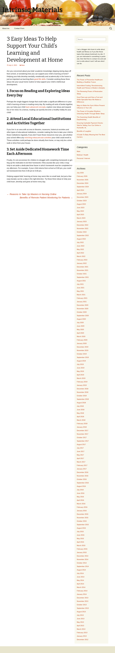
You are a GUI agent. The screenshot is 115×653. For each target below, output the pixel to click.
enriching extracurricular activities (38, 138)
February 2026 (82, 176)
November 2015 (82, 517)
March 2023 (81, 218)
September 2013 (83, 608)
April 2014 (80, 584)
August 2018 (81, 403)
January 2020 (82, 343)
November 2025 (82, 180)
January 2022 (82, 263)
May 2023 (80, 211)
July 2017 (80, 448)
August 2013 (81, 612)
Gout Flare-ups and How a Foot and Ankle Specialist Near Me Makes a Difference (90, 99)
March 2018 (81, 420)
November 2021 (82, 270)
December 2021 (82, 267)
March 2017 (81, 462)
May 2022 (80, 249)
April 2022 (80, 253)
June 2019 (80, 368)
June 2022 (80, 246)
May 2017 (80, 455)
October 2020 (82, 312)
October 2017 (82, 437)
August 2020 (81, 319)
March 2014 (81, 587)
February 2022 (82, 260)
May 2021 (80, 291)
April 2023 (80, 214)
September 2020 (83, 315)
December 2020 (82, 305)
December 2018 (82, 389)
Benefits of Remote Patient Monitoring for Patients (46, 197)
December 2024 (82, 183)
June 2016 (80, 493)
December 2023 (82, 197)
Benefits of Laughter (84, 131)
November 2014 (82, 559)
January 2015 (82, 552)
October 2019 (82, 354)
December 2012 (82, 639)
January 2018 (82, 427)
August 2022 (81, 239)
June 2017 (80, 451)
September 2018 (83, 399)
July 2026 (80, 173)
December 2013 (82, 598)
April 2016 (80, 500)
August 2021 (81, 281)
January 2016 (82, 511)
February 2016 (82, 507)
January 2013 (82, 636)
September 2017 (83, 441)
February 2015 (82, 549)
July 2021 (80, 284)
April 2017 (80, 458)
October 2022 (82, 232)
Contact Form (19, 28)
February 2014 (82, 591)
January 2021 (82, 302)
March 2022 (81, 256)
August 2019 (81, 361)
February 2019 (82, 382)
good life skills (40, 79)
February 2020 (82, 340)
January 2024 (82, 194)
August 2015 (81, 528)
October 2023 (82, 200)
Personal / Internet (83, 158)
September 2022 (83, 235)
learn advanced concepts (36, 107)
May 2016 (80, 497)
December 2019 (82, 347)
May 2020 (80, 329)
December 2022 (82, 225)
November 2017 (82, 434)
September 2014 (83, 566)
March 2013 (81, 629)
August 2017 (81, 444)
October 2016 (82, 479)
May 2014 (80, 580)
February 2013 (82, 632)
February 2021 (82, 298)
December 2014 (82, 556)
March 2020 (81, 336)
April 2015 (80, 542)
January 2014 (82, 594)
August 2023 (81, 204)
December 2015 (82, 514)
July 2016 (80, 490)
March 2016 (81, 504)
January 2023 (82, 221)
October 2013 (82, 605)
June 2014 (80, 577)
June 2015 (80, 535)
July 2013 (80, 615)
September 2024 (83, 187)
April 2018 (80, 416)
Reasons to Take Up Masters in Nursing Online (31, 194)
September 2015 (83, 524)
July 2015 (80, 531)
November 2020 (82, 308)
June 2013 (80, 619)
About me (5, 28)
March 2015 (81, 545)
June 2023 (80, 207)
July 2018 (80, 406)
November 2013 (82, 601)
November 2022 (82, 228)
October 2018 (82, 396)
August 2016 (81, 486)
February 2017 (82, 465)
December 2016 (82, 472)
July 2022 (80, 242)
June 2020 (80, 326)
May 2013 (80, 622)
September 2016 (83, 483)
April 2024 (80, 190)
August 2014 (81, 570)
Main (23, 65)
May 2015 (80, 538)
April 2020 (80, 333)
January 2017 (82, 469)
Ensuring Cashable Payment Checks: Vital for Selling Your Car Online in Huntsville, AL (90, 125)
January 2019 (82, 385)
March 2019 (81, 378)
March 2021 (81, 295)
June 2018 (80, 409)
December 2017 (82, 430)
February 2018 (82, 423)
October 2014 (82, 563)
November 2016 (82, 476)
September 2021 (83, 277)
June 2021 (80, 288)
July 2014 (80, 573)
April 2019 (80, 375)
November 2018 (82, 392)
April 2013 (80, 625)
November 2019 (82, 350)
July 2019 (80, 364)
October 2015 (82, 521)
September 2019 (83, 357)
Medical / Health (82, 155)
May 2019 (80, 371)
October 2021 (82, 274)
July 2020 (80, 322)
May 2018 (80, 413)
